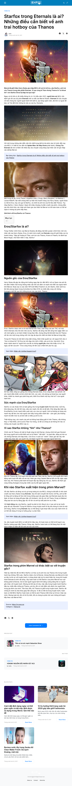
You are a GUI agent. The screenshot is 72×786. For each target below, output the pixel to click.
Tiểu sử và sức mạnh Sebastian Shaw (28, 643)
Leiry (10, 33)
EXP (33, 776)
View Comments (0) (35, 625)
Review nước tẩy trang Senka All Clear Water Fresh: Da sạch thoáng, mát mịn (18, 749)
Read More (28, 722)
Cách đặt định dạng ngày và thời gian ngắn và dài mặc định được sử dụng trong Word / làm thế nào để (19, 709)
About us (29, 780)
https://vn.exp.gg (18, 604)
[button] (5, 3)
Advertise (42, 780)
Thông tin (7, 11)
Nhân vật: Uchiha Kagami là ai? (25, 351)
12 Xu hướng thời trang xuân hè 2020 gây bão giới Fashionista (52, 707)
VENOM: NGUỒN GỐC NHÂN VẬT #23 (21, 663)
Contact (36, 780)
